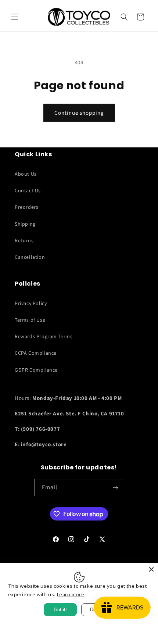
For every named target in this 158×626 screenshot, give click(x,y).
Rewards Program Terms (44, 336)
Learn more (71, 594)
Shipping (25, 224)
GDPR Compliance (36, 369)
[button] (15, 17)
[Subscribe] (116, 487)
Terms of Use (30, 319)
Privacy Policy (31, 303)
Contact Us (28, 190)
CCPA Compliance (36, 353)
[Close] (151, 569)
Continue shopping (79, 112)
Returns (24, 240)
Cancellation (30, 257)
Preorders (26, 207)
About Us (26, 174)
